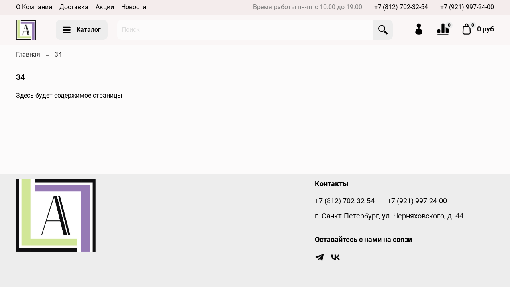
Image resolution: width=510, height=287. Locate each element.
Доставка (73, 7)
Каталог (88, 29)
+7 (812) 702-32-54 (401, 7)
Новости (133, 7)
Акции (105, 7)
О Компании (34, 7)
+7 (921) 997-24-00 (467, 7)
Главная (28, 54)
